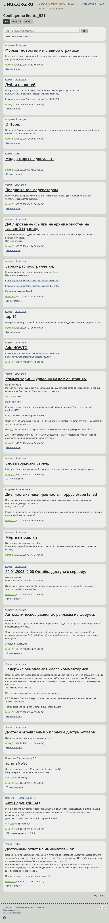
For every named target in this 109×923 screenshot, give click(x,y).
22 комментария (14, 653)
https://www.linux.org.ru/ (12, 913)
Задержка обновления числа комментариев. (47, 668)
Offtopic (12, 124)
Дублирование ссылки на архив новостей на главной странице (47, 226)
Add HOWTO (16, 347)
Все (6, 21)
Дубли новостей (20, 84)
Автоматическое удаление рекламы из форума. (50, 614)
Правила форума (20, 907)
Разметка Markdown (36, 907)
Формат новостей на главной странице (42, 50)
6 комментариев (14, 716)
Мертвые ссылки (21, 537)
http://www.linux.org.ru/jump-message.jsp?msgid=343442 (32, 281)
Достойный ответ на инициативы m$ (40, 848)
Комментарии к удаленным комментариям (46, 378)
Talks (17, 154)
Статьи (62, 4)
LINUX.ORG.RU (18, 4)
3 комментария (13, 69)
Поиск (59, 8)
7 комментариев (14, 599)
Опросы (41, 8)
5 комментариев (14, 301)
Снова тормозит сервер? (28, 463)
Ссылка (13, 778)
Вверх (102, 908)
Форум (71, 4)
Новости (42, 4)
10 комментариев (14, 479)
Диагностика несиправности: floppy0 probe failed (51, 494)
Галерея (52, 4)
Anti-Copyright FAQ (22, 802)
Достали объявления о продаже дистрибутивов (50, 732)
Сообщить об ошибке (11, 910)
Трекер (51, 8)
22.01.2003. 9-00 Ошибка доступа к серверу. (45, 571)
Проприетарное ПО (26, 758)
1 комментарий (13, 109)
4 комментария (13, 143)
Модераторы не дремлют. (29, 158)
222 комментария (14, 833)
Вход (101, 4)
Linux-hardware (22, 489)
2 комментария (13, 208)
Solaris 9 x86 (16, 763)
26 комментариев (14, 787)
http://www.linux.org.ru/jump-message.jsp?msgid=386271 (32, 99)
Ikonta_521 (35, 15)
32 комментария (14, 174)
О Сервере (7, 907)
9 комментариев (14, 747)
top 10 (10, 316)
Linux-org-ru (20, 45)
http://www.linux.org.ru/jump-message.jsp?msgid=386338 (32, 94)
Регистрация (89, 4)
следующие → (99, 895)
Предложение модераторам (31, 189)
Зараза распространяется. (29, 266)
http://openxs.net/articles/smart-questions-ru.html (28, 357)
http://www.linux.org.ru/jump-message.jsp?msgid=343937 (32, 286)
